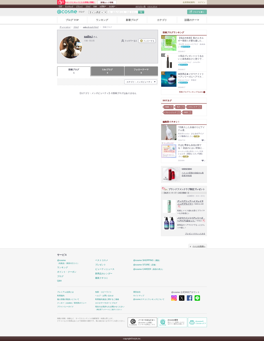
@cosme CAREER (148, 269)
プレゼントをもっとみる (195, 234)
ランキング (69, 6)
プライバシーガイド (65, 307)
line (197, 298)
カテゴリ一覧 (141, 6)
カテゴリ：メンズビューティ (139, 82)
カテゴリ (162, 20)
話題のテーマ (192, 20)
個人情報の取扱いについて (68, 299)
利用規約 (60, 296)
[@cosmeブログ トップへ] (71, 12)
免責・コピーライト (103, 292)
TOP (60, 6)
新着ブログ (132, 20)
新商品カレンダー (103, 273)
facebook (189, 298)
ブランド (79, 6)
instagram (174, 298)
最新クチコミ (101, 278)
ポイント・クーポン (66, 272)
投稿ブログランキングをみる (191, 92)
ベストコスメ (152, 6)
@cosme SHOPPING (147, 260)
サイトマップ (138, 296)
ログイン (201, 2)
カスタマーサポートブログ (106, 303)
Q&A (95, 6)
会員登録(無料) (189, 2)
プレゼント (100, 264)
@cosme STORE (145, 264)
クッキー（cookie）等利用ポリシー (71, 303)
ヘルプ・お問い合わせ (104, 296)
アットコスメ (65, 27)
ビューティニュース (104, 269)
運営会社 (137, 292)
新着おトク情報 (107, 2)
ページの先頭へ (199, 246)
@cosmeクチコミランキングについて (148, 299)
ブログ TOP (72, 20)
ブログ (88, 6)
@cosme (68, 261)
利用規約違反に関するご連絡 (107, 299)
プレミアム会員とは (65, 292)
